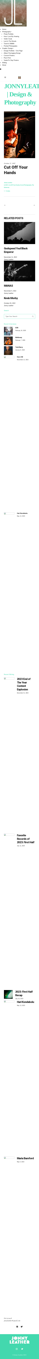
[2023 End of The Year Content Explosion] (9, 755)
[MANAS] (19, 281)
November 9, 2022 (10, 291)
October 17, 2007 (9, 163)
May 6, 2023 (20, 1162)
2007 (6, 185)
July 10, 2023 (19, 998)
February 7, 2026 (20, 340)
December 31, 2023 (22, 693)
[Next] (27, 205)
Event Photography (25, 185)
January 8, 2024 (20, 350)
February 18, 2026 (20, 330)
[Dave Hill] (9, 433)
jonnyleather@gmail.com (12, 1320)
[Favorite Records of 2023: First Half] (9, 911)
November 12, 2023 (22, 359)
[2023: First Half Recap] (8, 994)
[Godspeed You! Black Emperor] (19, 243)
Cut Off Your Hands (14, 185)
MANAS (8, 285)
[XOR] (8, 331)
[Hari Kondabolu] (9, 590)
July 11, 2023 (21, 846)
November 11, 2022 (10, 257)
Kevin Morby (11, 298)
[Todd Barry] (8, 350)
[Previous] (12, 205)
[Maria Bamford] (9, 1234)
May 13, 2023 (21, 516)
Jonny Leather (8, 182)
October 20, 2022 (9, 303)
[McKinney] (8, 341)
